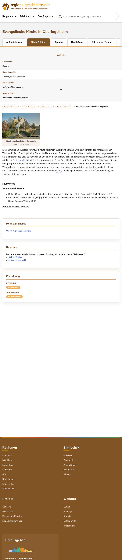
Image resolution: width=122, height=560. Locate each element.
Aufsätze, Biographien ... (13, 85)
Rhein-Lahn (8, 484)
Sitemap (68, 511)
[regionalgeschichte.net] (26, 6)
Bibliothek (25, 16)
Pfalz (4, 474)
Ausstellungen (70, 465)
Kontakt (67, 516)
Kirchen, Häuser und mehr (14, 74)
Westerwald (8, 488)
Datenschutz (70, 521)
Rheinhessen (13, 287)
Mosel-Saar (8, 465)
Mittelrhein (7, 460)
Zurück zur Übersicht (17, 260)
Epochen (7, 64)
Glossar (67, 474)
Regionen (7, 16)
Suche (67, 506)
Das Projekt (44, 16)
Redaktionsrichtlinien (12, 521)
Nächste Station (15, 257)
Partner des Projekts (12, 516)
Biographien (69, 460)
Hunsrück (7, 455)
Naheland (7, 469)
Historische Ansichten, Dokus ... (16, 95)
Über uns (6, 506)
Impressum (69, 525)
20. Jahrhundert (14, 297)
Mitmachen (7, 511)
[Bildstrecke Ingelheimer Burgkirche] (21, 126)
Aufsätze (68, 455)
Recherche (69, 469)
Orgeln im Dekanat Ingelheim (18, 231)
